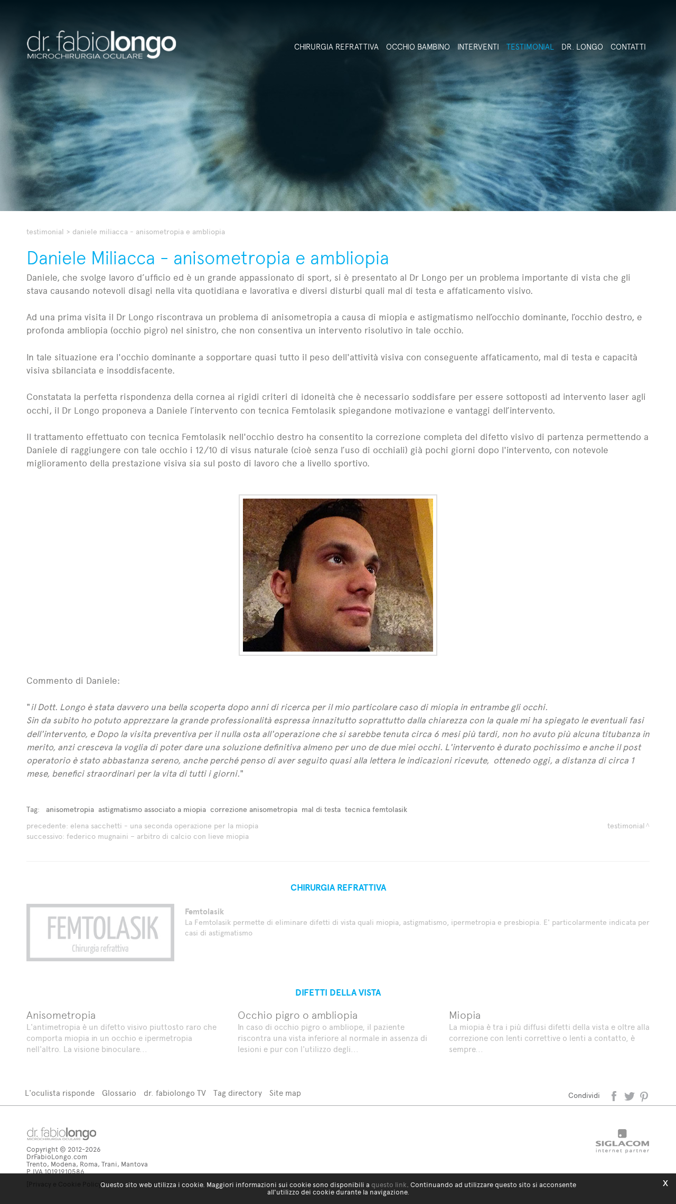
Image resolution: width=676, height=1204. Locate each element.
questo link (389, 1185)
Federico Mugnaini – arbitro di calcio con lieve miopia (158, 836)
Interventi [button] (478, 47)
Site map (285, 1093)
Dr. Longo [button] (582, 47)
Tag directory (237, 1093)
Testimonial (45, 231)
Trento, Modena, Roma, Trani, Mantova (87, 1164)
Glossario (119, 1093)
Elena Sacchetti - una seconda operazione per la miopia (164, 825)
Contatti (628, 47)
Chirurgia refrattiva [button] (336, 47)
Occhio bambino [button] (418, 47)
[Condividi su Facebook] (615, 1095)
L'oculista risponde (60, 1093)
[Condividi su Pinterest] (644, 1095)
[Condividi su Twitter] (630, 1095)
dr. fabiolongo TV (175, 1093)
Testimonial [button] (530, 47)
